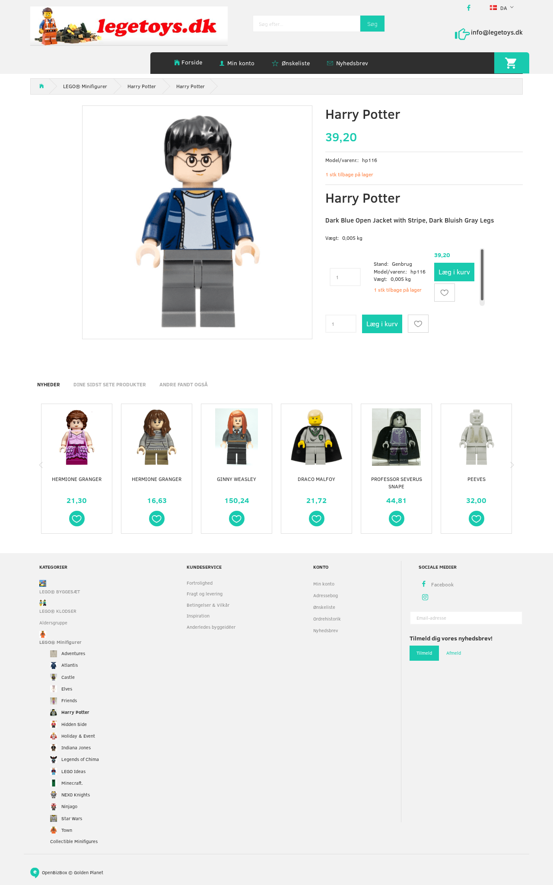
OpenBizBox (54, 872)
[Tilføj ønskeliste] (444, 292)
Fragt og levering (204, 593)
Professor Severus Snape (396, 482)
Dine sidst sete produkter (109, 384)
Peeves (476, 478)
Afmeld (453, 652)
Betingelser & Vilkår (208, 605)
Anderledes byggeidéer (211, 627)
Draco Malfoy (316, 478)
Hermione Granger (77, 478)
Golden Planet (88, 872)
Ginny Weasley (236, 478)
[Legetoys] (129, 25)
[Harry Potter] (197, 220)
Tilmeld (424, 652)
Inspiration (198, 615)
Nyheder (48, 384)
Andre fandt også (183, 384)
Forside (191, 62)
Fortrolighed (200, 582)
